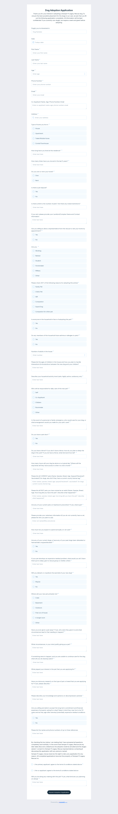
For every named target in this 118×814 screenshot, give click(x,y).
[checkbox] (59, 286)
